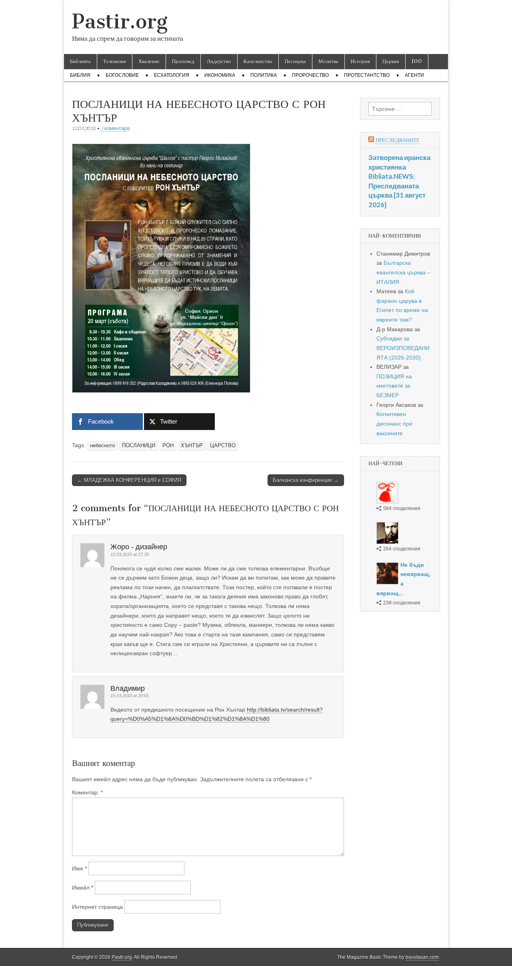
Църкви (390, 61)
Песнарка (295, 61)
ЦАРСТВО (223, 445)
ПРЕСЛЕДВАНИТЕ (398, 140)
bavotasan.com (422, 957)
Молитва (328, 61)
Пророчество (310, 75)
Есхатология (171, 75)
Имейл (82, 887)
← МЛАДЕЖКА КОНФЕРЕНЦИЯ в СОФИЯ (129, 480)
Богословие (122, 75)
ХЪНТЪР (192, 445)
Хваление (149, 61)
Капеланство (258, 61)
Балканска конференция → (306, 480)
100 (417, 61)
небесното (102, 445)
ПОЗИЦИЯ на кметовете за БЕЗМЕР (394, 385)
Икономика (219, 75)
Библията (80, 61)
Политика (263, 75)
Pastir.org (120, 21)
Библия (80, 75)
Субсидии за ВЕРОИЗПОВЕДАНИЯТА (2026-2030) (403, 347)
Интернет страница (97, 907)
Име (79, 868)
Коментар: (87, 792)
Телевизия (114, 61)
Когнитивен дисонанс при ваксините (394, 423)
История (360, 61)
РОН (168, 445)
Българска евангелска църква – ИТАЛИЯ (403, 272)
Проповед (183, 61)
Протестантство (367, 75)
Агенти (414, 75)
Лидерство (219, 61)
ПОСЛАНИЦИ (138, 445)
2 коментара (115, 128)
